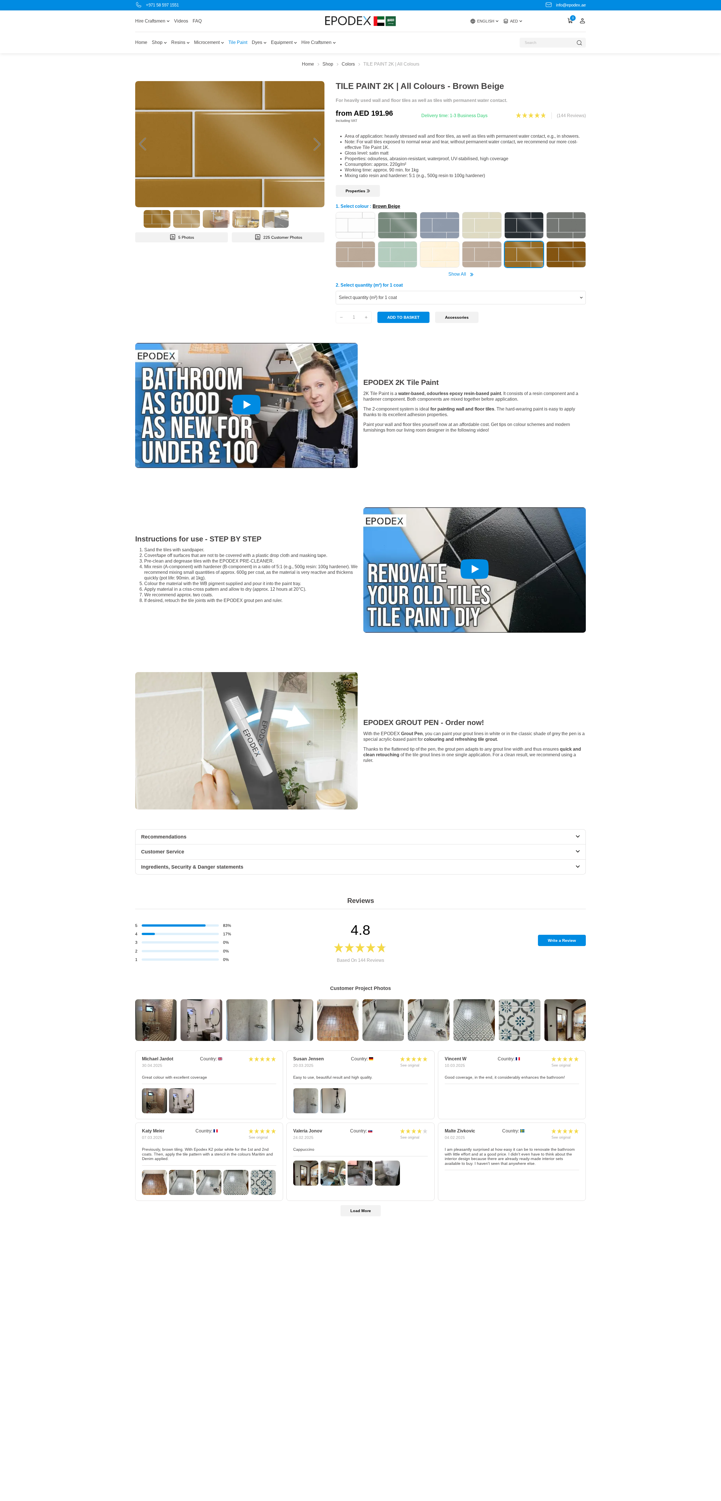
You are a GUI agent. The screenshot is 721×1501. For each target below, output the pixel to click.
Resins (178, 42)
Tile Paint (237, 42)
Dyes (257, 42)
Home (141, 42)
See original (409, 1065)
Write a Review (562, 940)
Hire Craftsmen (150, 21)
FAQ (197, 21)
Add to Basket (403, 317)
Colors (348, 64)
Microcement (207, 42)
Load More (360, 1210)
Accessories (457, 317)
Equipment (282, 42)
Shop (157, 42)
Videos (181, 21)
